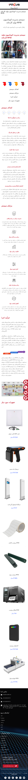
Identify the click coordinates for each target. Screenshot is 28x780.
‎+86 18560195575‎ (7, 698)
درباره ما (2, 718)
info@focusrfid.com (7, 694)
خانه (1, 715)
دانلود (2, 729)
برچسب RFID (3, 745)
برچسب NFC (3, 742)
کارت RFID (3, 740)
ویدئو (2, 724)
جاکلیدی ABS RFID (4, 749)
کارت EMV (3, 738)
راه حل (2, 722)
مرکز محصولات (4, 736)
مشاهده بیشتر (4, 752)
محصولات (3, 720)
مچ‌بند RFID (3, 747)
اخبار (2, 727)
